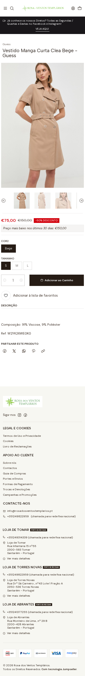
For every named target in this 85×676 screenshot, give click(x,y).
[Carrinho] (80, 8)
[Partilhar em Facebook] (4, 351)
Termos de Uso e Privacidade (22, 436)
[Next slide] (80, 201)
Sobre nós (9, 463)
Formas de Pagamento (18, 484)
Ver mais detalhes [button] (18, 558)
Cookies (8, 441)
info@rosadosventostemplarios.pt (30, 511)
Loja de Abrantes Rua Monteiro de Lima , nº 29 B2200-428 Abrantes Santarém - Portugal (27, 622)
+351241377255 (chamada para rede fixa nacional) (40, 612)
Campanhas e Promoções (20, 495)
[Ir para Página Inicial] (42, 8)
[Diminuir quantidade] (4, 280)
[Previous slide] (4, 201)
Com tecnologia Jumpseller (59, 669)
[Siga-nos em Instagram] (19, 415)
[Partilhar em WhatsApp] (24, 351)
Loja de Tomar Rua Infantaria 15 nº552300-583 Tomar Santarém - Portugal (21, 548)
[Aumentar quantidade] (21, 280)
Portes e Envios (13, 479)
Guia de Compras (14, 473)
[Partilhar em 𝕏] (14, 351)
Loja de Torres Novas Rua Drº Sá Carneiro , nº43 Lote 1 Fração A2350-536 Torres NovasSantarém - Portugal (35, 585)
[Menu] (5, 8)
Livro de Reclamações (17, 446)
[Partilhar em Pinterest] (33, 351)
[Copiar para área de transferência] (43, 351)
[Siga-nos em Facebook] (25, 415)
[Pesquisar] (12, 8)
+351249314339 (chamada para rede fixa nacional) (40, 537)
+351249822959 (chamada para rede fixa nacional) (41, 516)
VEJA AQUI (42, 28)
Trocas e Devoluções (16, 489)
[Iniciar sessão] (73, 8)
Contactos (10, 468)
